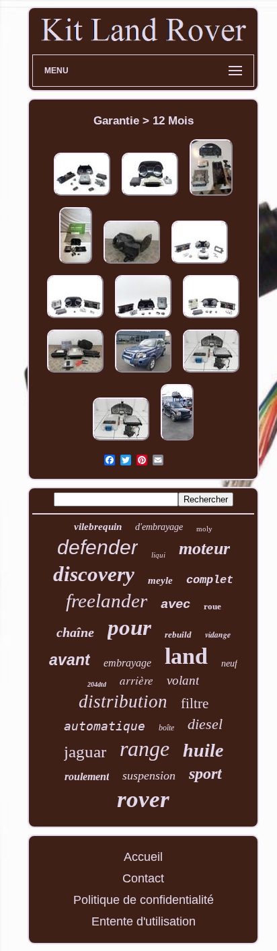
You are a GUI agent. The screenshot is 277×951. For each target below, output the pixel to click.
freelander (106, 600)
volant (183, 680)
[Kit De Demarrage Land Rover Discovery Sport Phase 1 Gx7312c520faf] (211, 318)
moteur (204, 548)
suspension (148, 775)
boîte (166, 727)
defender (97, 547)
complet (209, 580)
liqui (158, 555)
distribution (123, 701)
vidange (218, 634)
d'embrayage (159, 527)
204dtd (96, 684)
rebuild (178, 635)
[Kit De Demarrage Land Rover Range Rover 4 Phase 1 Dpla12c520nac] (199, 263)
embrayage (127, 663)
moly (204, 529)
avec (175, 604)
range (144, 748)
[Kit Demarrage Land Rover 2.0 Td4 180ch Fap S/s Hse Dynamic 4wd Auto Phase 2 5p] (150, 195)
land (186, 656)
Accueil (143, 857)
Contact (143, 878)
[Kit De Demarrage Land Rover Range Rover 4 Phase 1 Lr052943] (132, 263)
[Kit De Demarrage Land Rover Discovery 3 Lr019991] (177, 440)
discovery (93, 574)
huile (203, 750)
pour (129, 627)
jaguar (85, 752)
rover (143, 799)
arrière (136, 680)
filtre (194, 703)
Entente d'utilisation (143, 921)
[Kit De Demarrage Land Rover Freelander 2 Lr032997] (211, 372)
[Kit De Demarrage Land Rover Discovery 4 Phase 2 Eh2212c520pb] (143, 318)
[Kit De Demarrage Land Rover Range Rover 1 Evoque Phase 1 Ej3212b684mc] (75, 318)
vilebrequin (98, 526)
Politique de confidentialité (143, 900)
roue (212, 606)
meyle (160, 580)
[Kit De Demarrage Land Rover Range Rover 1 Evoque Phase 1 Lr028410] (75, 263)
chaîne (75, 632)
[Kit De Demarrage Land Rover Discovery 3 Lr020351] (211, 195)
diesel (205, 724)
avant (69, 660)
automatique (104, 726)
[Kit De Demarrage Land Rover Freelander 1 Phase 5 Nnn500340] (143, 372)
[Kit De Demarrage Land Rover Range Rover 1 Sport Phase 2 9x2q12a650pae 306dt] (82, 195)
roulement (87, 776)
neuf (229, 663)
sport (205, 773)
